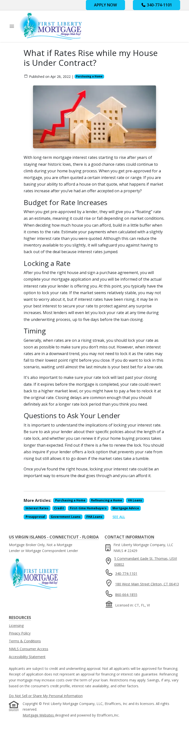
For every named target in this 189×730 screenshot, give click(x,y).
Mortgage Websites (39, 715)
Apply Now (105, 5)
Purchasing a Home (89, 76)
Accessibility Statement (27, 656)
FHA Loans (94, 517)
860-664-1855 (126, 594)
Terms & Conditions (25, 641)
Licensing (16, 625)
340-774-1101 (159, 5)
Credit (59, 508)
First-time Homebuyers (88, 508)
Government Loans (65, 517)
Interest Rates (37, 508)
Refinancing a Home (106, 500)
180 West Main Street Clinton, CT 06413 (147, 584)
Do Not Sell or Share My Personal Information (46, 695)
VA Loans (135, 500)
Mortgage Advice (125, 508)
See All (118, 516)
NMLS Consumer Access (28, 649)
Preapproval (35, 517)
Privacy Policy (20, 633)
